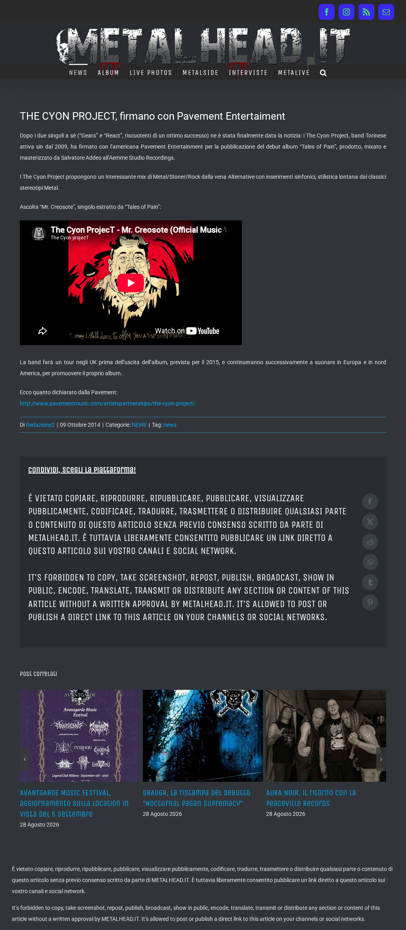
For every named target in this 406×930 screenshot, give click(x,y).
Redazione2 (40, 425)
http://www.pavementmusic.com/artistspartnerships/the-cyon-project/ (107, 403)
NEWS (139, 425)
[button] (323, 72)
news (169, 425)
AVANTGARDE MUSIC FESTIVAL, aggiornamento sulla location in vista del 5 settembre (74, 803)
